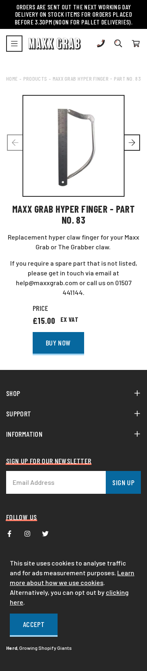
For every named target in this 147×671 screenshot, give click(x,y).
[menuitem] (9, 533)
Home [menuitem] (12, 78)
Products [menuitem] (35, 78)
